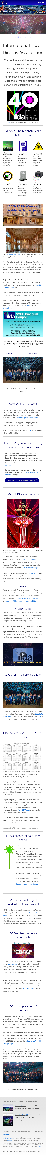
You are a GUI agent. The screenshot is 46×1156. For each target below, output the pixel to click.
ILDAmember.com (20, 1106)
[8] (30, 37)
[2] (15, 37)
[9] (33, 37)
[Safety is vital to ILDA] (38, 153)
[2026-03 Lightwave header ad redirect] (23, 12)
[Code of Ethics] (8, 176)
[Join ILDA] (22, 756)
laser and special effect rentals (27, 418)
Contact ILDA (6, 1134)
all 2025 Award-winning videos (29, 598)
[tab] (22, 480)
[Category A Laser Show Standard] (9, 856)
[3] (18, 37)
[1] (13, 37)
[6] (25, 37)
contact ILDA (7, 308)
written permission (8, 1138)
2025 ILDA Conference (25, 386)
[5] (23, 37)
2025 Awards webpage (29, 568)
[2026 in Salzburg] (23, 8)
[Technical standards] (38, 176)
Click (9, 123)
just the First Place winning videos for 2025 (20, 601)
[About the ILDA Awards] (23, 176)
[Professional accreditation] (23, 146)
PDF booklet (31, 573)
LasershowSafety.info (21, 1115)
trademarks (10, 1140)
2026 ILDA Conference (14, 254)
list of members (28, 988)
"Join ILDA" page (24, 810)
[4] (20, 37)
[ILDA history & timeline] (23, 106)
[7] (28, 37)
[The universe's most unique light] (8, 146)
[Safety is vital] (38, 146)
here (28, 305)
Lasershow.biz (13, 964)
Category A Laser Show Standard (27, 884)
